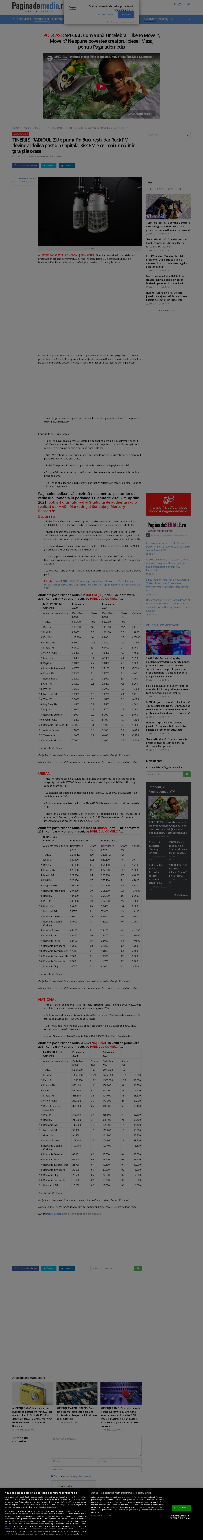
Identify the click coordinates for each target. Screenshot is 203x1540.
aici (6, 1526)
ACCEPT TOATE (181, 1507)
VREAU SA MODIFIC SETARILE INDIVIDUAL (180, 1516)
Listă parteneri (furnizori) (101, 1515)
